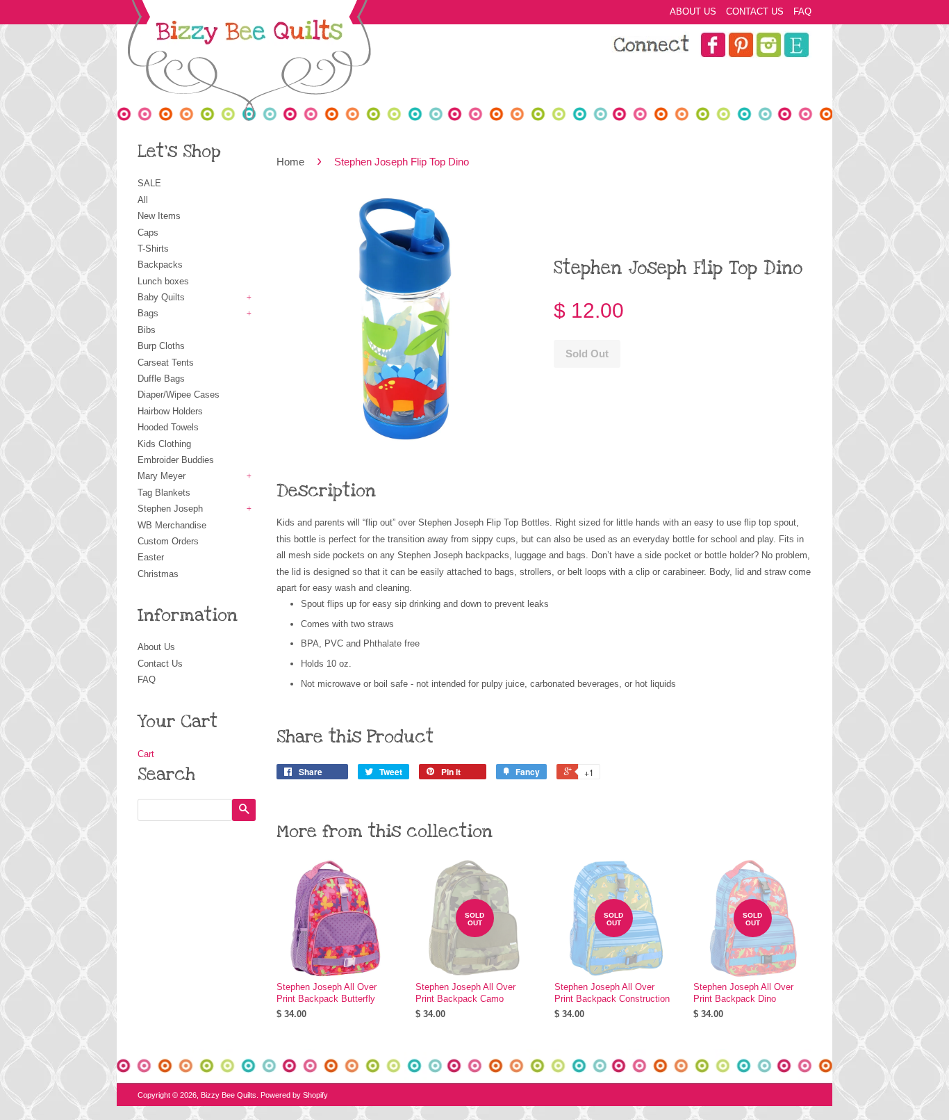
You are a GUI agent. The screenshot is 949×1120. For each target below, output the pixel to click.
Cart (146, 754)
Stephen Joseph (170, 508)
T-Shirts (153, 248)
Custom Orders (168, 541)
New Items (159, 216)
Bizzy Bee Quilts (228, 1095)
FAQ (802, 11)
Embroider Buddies (176, 460)
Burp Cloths (161, 346)
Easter (151, 557)
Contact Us (755, 11)
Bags (148, 313)
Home (290, 162)
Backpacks (160, 264)
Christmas (158, 574)
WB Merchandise (172, 525)
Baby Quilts (161, 297)
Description (326, 491)
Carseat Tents (166, 362)
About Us (693, 11)
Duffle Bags (161, 378)
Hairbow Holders (170, 411)
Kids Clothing (164, 444)
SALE (149, 183)
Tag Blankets (164, 492)
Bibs (147, 330)
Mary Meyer (161, 476)
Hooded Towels (168, 427)
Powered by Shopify (294, 1095)
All (143, 200)
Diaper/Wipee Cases (179, 394)
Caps (148, 232)
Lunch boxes (163, 281)
